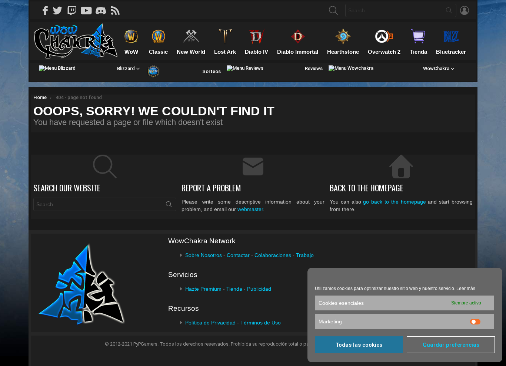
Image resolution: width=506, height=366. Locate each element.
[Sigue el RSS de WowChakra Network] (117, 10)
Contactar (238, 255)
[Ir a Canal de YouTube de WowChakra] (88, 10)
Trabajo (305, 255)
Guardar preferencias (451, 345)
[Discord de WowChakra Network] (103, 10)
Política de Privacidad (210, 323)
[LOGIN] (464, 10)
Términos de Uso (260, 323)
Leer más (465, 288)
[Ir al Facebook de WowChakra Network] (45, 10)
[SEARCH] (333, 10)
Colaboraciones (272, 255)
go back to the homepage (394, 202)
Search (449, 12)
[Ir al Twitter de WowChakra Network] (60, 10)
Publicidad (259, 289)
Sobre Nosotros (203, 255)
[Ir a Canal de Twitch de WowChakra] (74, 10)
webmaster (250, 209)
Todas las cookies (359, 345)
